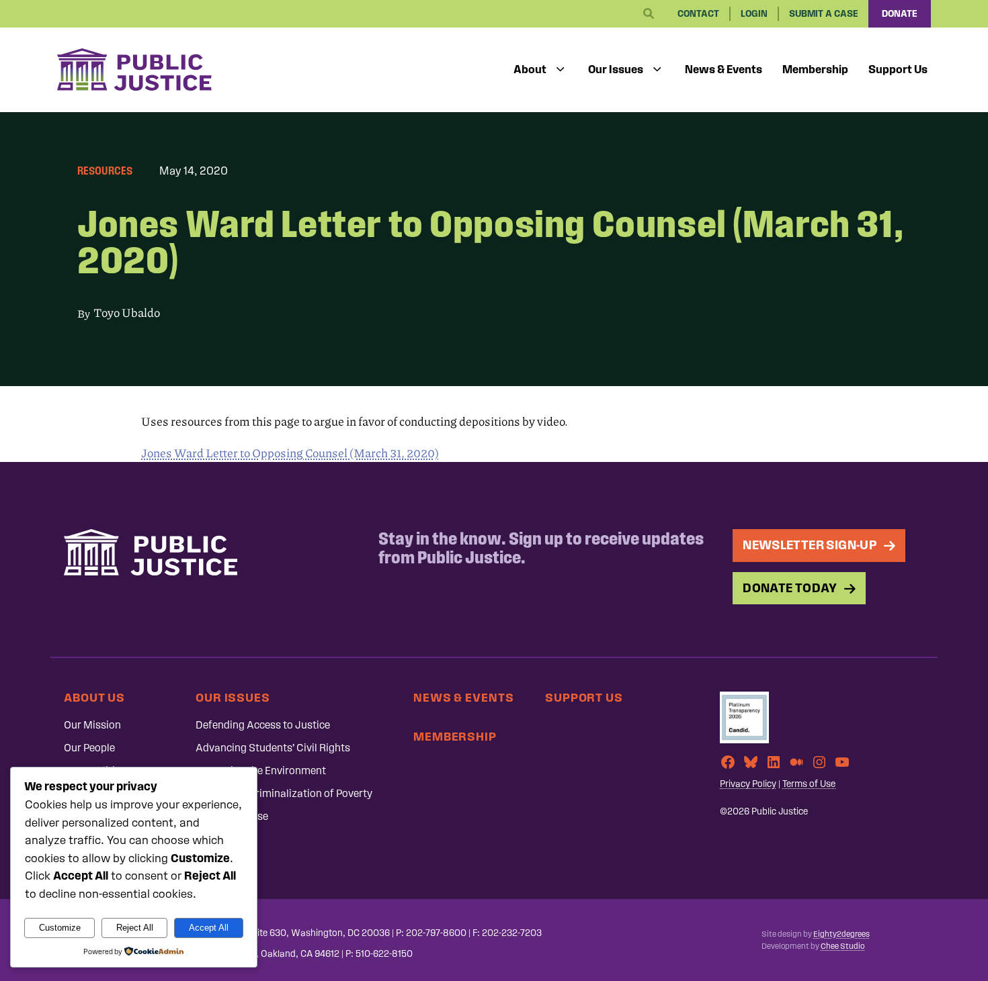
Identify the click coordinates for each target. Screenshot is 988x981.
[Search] (648, 14)
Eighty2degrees (841, 934)
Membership (815, 69)
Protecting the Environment (261, 770)
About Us (94, 697)
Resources (104, 171)
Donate (899, 14)
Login (754, 14)
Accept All (209, 928)
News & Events (723, 69)
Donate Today (790, 588)
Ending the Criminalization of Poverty (284, 793)
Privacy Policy (748, 784)
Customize (60, 928)
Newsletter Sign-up (810, 545)
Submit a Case (823, 14)
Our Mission (92, 725)
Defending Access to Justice (263, 725)
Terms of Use (808, 784)
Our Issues (615, 69)
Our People (89, 747)
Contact (698, 14)
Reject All (134, 928)
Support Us (898, 69)
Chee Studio (842, 946)
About (529, 69)
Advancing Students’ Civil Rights (273, 747)
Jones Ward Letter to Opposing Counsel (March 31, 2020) (290, 453)
